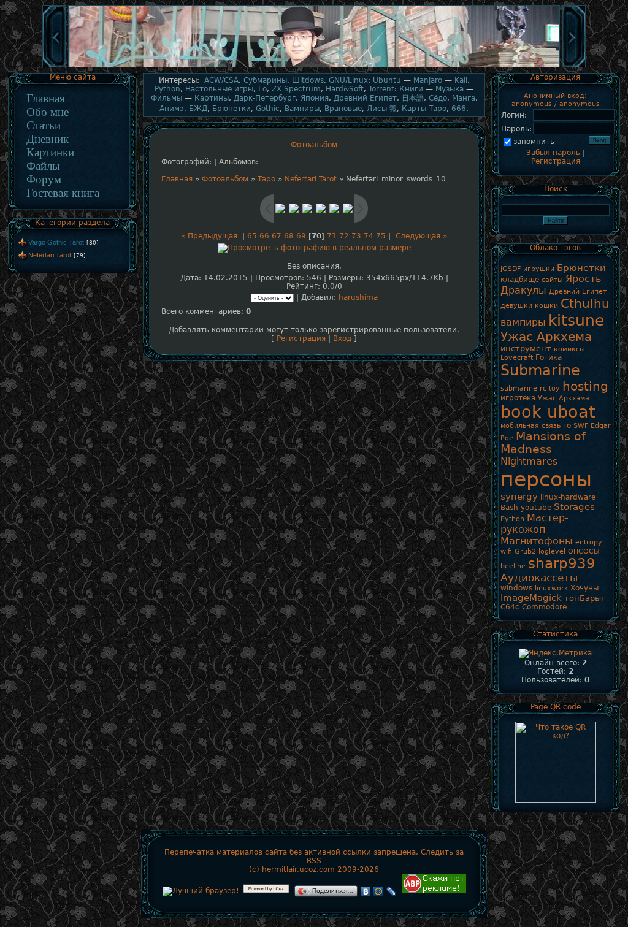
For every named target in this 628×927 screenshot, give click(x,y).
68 (289, 236)
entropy (588, 542)
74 (368, 236)
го (567, 425)
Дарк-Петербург (265, 98)
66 (264, 236)
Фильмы (166, 98)
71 (332, 236)
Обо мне (47, 111)
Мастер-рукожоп (534, 523)
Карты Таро (424, 108)
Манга (463, 98)
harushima (358, 297)
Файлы (43, 165)
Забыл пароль (553, 152)
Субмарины (265, 80)
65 (252, 236)
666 (458, 108)
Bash (509, 507)
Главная (45, 98)
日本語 (413, 98)
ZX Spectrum (296, 89)
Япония (315, 98)
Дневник (47, 138)
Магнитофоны (536, 541)
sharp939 (561, 563)
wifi (506, 551)
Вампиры (302, 108)
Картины (211, 98)
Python (167, 89)
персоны (546, 479)
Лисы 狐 (382, 108)
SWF (580, 426)
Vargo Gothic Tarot (56, 242)
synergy (519, 496)
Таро (266, 179)
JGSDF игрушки (527, 269)
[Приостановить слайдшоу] (314, 66)
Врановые (343, 108)
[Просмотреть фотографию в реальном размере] (314, 247)
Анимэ (171, 108)
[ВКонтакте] (365, 891)
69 (301, 236)
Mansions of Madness (543, 443)
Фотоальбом (225, 179)
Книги (411, 89)
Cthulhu (585, 303)
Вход (342, 338)
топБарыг (584, 598)
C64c (509, 607)
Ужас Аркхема (546, 336)
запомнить (533, 141)
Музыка (449, 89)
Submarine (540, 370)
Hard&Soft (345, 89)
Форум (44, 179)
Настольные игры (219, 89)
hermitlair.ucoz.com (298, 869)
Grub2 (525, 551)
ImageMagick (531, 597)
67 (276, 236)
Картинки (50, 152)
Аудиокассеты (539, 577)
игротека (517, 398)
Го (262, 89)
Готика (548, 357)
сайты (552, 280)
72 (344, 236)
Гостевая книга (63, 192)
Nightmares (528, 461)
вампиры (523, 322)
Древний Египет (365, 98)
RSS (314, 860)
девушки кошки (529, 306)
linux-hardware (567, 497)
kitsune (576, 320)
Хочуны (584, 588)
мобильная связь (530, 426)
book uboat (547, 411)
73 (356, 236)
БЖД (198, 108)
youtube (536, 507)
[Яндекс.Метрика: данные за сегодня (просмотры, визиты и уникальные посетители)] (555, 653)
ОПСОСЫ (584, 551)
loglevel (551, 551)
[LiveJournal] (391, 891)
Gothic (268, 108)
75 (381, 236)
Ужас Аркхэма (563, 398)
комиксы (569, 349)
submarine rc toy (530, 388)
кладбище (519, 279)
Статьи (43, 125)
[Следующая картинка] (574, 66)
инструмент (525, 348)
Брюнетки (231, 108)
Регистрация (301, 338)
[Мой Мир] (378, 891)
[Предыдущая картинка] (54, 66)
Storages (574, 507)
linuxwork (551, 588)
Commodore (544, 607)
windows (516, 588)
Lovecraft (516, 358)
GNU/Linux (348, 80)
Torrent (381, 89)
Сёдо (438, 98)
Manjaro (427, 80)
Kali (460, 80)
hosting (585, 386)
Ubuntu (387, 80)
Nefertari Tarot (49, 255)
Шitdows (308, 80)
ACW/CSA (221, 80)
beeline (513, 566)
